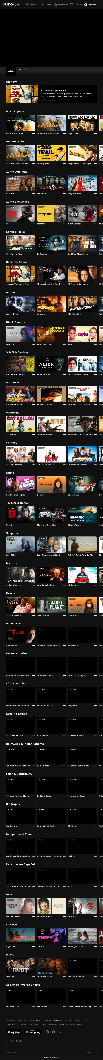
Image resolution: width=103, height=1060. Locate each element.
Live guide (34, 4)
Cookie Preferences (51, 1057)
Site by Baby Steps (90, 1052)
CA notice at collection (16, 1024)
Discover (48, 4)
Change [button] (19, 1041)
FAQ (44, 1024)
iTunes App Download (14, 1032)
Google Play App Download (33, 1032)
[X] (60, 1032)
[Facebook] (53, 1032)
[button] (51, 94)
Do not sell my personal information (65, 1024)
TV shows (78, 4)
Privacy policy (79, 1020)
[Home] (11, 4)
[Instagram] (47, 1032)
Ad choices (34, 1024)
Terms (68, 1020)
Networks (92, 4)
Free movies (63, 4)
